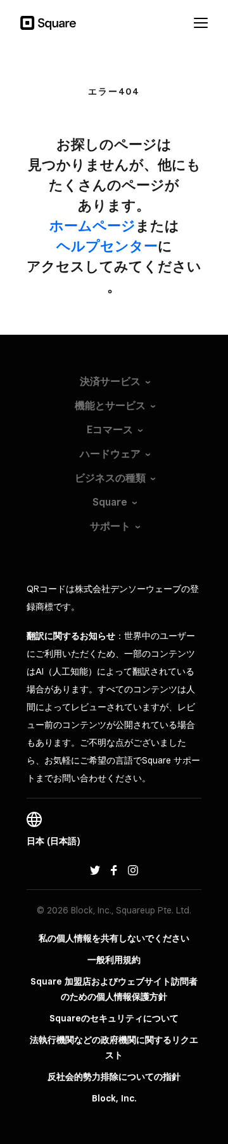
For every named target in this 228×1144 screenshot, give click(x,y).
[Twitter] (95, 869)
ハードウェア (110, 454)
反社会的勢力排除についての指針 (114, 1077)
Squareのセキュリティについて (114, 1018)
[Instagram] (133, 869)
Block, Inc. (114, 1098)
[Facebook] (114, 869)
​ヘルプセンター (107, 246)
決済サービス (110, 381)
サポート (110, 526)
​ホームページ (92, 225)
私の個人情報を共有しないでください (114, 938)
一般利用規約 (114, 960)
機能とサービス (110, 406)
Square (109, 502)
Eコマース (110, 430)
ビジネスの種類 (110, 478)
